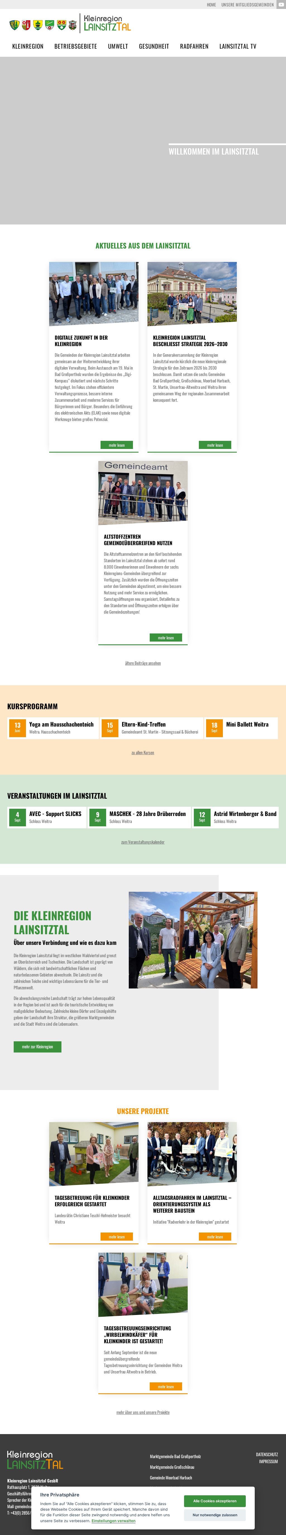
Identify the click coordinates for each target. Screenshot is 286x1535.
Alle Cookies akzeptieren (215, 1501)
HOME (211, 4)
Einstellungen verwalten (113, 1521)
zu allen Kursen (143, 752)
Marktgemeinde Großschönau (172, 1467)
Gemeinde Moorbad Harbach (171, 1477)
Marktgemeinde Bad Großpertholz (175, 1456)
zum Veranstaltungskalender (143, 842)
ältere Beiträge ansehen (143, 663)
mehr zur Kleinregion (37, 1046)
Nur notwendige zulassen (215, 1515)
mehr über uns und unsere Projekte (143, 1412)
